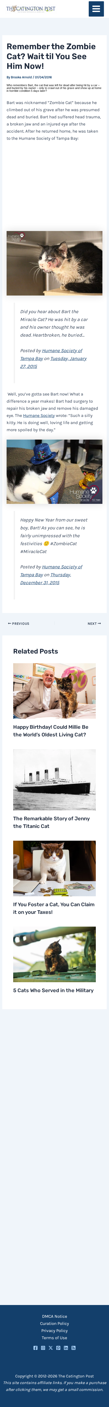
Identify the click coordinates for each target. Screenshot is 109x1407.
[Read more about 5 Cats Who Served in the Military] (54, 953)
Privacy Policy (54, 1330)
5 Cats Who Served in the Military (53, 990)
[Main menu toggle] (96, 9)
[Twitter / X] (50, 1348)
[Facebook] (35, 1348)
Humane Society (39, 415)
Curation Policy (54, 1323)
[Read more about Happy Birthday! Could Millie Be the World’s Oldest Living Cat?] (54, 690)
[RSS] (73, 1348)
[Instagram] (43, 1348)
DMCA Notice (54, 1316)
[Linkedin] (66, 1348)
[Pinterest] (58, 1348)
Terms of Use (54, 1337)
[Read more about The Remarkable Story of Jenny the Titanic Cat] (54, 779)
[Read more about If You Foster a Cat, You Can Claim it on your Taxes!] (54, 868)
